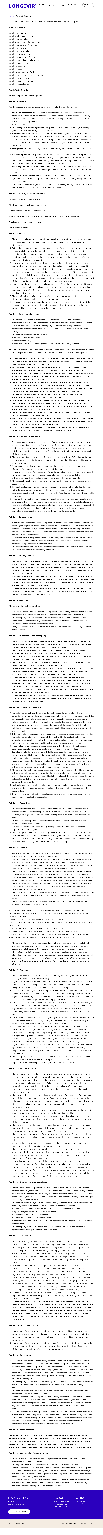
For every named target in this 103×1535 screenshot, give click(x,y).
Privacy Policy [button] (86, 1523)
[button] (19, 1511)
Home (11, 16)
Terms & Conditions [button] (67, 1523)
